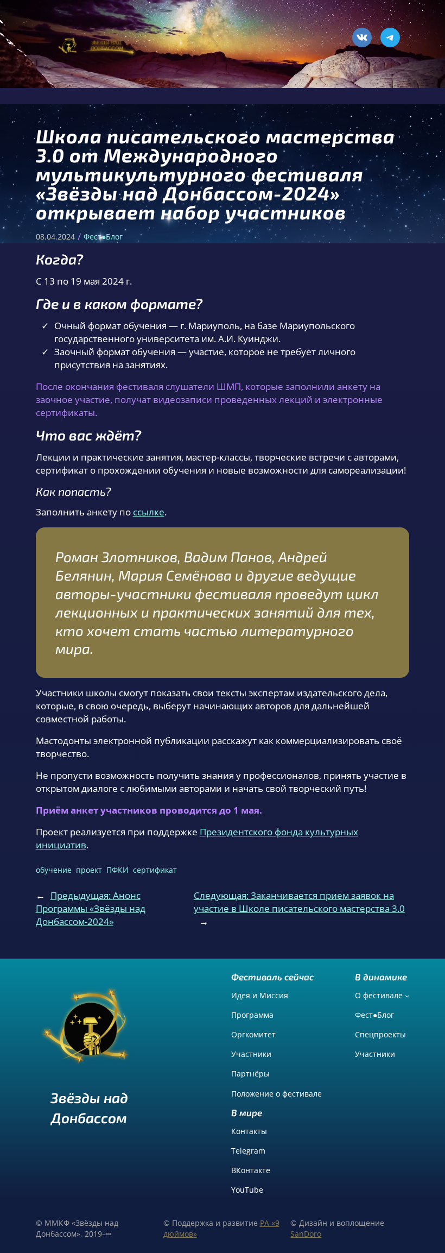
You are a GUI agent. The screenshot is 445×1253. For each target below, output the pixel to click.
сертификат (155, 870)
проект (89, 870)
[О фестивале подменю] (407, 995)
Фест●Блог (103, 236)
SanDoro (305, 1234)
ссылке (148, 512)
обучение (54, 870)
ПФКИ (117, 870)
